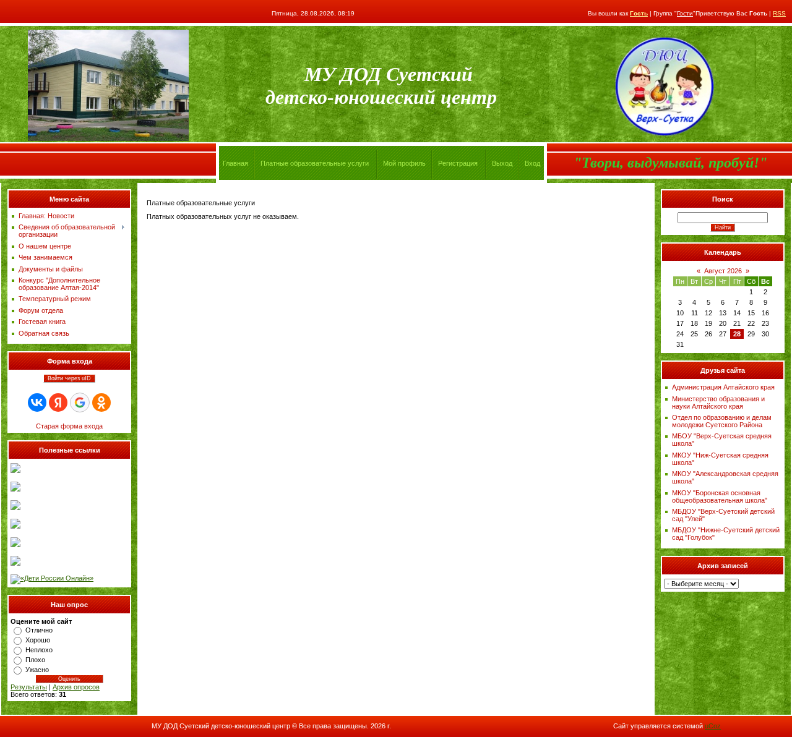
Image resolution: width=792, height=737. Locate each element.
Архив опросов (76, 687)
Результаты (29, 687)
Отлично (39, 630)
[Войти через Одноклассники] (101, 402)
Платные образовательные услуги (314, 163)
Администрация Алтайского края (723, 387)
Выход (502, 163)
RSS (779, 13)
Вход (532, 163)
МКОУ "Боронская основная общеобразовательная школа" (719, 496)
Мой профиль (404, 163)
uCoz (713, 726)
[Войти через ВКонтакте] (37, 402)
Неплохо (39, 650)
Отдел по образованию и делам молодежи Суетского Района (722, 421)
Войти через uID (69, 378)
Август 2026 (723, 271)
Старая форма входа (69, 426)
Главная (235, 163)
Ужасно (37, 669)
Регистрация (458, 163)
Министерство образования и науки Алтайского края (718, 402)
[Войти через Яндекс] (58, 402)
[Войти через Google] (80, 402)
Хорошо (37, 640)
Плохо (35, 659)
